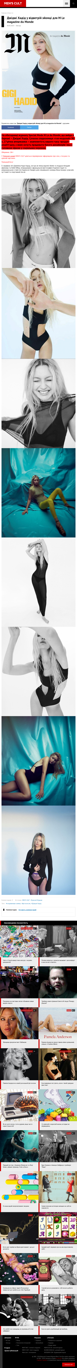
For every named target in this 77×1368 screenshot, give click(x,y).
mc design (59, 1358)
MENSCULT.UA (53, 1348)
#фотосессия (26, 903)
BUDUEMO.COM (55, 1352)
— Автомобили (38, 1343)
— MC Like (7, 1340)
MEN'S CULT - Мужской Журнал (32, 900)
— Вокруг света (51, 1345)
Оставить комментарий (27, 910)
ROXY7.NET (31, 1348)
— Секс (17, 1345)
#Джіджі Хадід (36, 903)
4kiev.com (29, 1352)
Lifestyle (50, 1338)
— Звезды (7, 1343)
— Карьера (50, 1343)
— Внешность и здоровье (54, 1340)
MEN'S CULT (30, 1350)
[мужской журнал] (13, 3)
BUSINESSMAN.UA (54, 1350)
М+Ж (17, 1338)
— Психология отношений (22, 1343)
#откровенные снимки (13, 903)
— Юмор (17, 1340)
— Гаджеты (37, 1340)
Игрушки (37, 1338)
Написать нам (68, 1364)
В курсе (7, 1348)
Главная (4, 13)
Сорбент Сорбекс (42, 1360)
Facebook (11, 127)
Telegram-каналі (9, 156)
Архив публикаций (11, 1351)
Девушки (8, 1338)
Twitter (29, 127)
